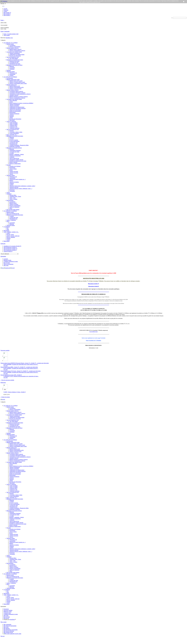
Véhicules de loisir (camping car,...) (17, 179)
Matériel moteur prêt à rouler (15, 80)
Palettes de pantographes (15, 111)
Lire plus (6, 365)
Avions (8, 192)
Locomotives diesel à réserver (16, 91)
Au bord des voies (13, 142)
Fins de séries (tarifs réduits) (12, 209)
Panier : (11, 34)
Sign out (2, 636)
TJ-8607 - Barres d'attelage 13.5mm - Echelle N (15, 392)
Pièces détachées (13, 100)
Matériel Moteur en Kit (14, 86)
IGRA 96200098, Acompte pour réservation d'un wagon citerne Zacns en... (21, 364)
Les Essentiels (9, 78)
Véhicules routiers (10, 71)
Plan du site (6, 618)
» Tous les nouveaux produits (7, 380)
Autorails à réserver (13, 95)
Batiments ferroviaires (14, 61)
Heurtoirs (11, 130)
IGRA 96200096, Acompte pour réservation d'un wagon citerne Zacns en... (21, 372)
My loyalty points (17, 633)
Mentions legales (7, 260)
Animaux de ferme (13, 171)
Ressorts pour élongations (15, 119)
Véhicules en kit (13, 73)
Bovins (11, 170)
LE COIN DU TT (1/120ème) (11, 42)
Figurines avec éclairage (14, 166)
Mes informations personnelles (11, 629)
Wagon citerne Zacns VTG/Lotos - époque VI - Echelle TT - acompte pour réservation (21, 371)
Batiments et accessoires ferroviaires (14, 59)
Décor (10, 208)
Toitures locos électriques (15, 109)
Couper (8, 239)
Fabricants (6, 10)
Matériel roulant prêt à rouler (13, 79)
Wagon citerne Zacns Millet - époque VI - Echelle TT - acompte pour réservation (19, 367)
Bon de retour (7, 262)
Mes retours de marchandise (10, 625)
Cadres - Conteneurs (11, 220)
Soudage (8, 238)
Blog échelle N (7, 14)
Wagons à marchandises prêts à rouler (18, 83)
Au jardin (11, 153)
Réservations (6, 241)
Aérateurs (11, 115)
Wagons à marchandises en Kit (16, 87)
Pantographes (12, 112)
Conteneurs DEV (13, 125)
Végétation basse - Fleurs (15, 196)
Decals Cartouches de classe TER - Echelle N (11, 375)
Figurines (8, 70)
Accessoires (12, 67)
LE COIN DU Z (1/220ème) (10, 210)
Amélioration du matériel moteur (16, 107)
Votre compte (7, 35)
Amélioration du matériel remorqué (17, 108)
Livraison (6, 258)
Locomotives (12, 45)
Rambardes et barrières (14, 146)
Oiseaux (11, 174)
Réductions (3, 382)
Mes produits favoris (8, 632)
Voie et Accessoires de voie (12, 213)
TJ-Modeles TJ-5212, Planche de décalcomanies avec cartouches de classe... (21, 376)
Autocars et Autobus (14, 182)
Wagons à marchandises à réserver (17, 50)
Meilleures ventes (8, 611)
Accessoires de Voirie (14, 151)
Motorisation (6, 230)
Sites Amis (6, 265)
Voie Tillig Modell (13, 58)
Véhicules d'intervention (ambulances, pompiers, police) (22, 186)
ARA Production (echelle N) (10, 247)
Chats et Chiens (13, 168)
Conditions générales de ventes (11, 261)
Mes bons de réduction (9, 631)
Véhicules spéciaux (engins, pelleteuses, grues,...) (20, 188)
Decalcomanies (9, 200)
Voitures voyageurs (13, 204)
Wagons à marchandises (14, 46)
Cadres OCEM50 (13, 124)
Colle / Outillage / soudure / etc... (11, 232)
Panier (2, 20)
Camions (11, 75)
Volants (11, 117)
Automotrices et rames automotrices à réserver (20, 94)
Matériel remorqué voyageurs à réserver (18, 96)
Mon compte (3, 622)
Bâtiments (11, 66)
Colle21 (8, 233)
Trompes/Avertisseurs (14, 113)
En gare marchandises (14, 141)
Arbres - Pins (12, 197)
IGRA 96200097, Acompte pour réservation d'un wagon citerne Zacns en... (21, 368)
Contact (5, 11)
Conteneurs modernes (14, 128)
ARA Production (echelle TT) (10, 248)
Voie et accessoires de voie (12, 57)
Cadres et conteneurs (11, 121)
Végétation (11, 69)
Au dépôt (11, 216)
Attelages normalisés (14, 105)
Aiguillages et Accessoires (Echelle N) (12, 246)
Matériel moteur (13, 203)
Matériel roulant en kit (11, 84)
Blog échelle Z (7, 15)
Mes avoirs (6, 627)
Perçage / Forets (10, 234)
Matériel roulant (10, 44)
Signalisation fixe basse (14, 63)
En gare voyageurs (13, 140)
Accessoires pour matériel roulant (14, 51)
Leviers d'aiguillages (14, 133)
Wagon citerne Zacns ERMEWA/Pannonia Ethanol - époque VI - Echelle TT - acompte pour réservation (25, 363)
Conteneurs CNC (13, 126)
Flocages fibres (12, 195)
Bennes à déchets (13, 162)
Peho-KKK (12, 120)
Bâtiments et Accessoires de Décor (14, 65)
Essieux (11, 101)
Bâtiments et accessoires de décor (14, 147)
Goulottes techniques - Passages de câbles (19, 145)
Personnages (12, 167)
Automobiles (12, 74)
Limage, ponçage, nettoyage (12, 235)
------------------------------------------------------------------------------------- (93, 291)
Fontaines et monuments (15, 155)
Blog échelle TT (7, 12)
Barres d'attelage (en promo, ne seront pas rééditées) (21, 103)
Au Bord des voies (13, 217)
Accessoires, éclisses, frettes (15, 132)
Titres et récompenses (8, 264)
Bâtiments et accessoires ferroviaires (14, 136)
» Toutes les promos (5, 397)
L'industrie (11, 157)
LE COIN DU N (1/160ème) (10, 76)
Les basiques (12, 201)
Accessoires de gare (13, 62)
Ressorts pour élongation (15, 55)
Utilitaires (11, 183)
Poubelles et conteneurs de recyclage (17, 161)
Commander (6, 31)
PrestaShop (12, 619)
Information (3, 256)
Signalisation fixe (13, 143)
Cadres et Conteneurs (14, 207)
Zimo (7, 229)
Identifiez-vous (9, 37)
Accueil (5, 8)
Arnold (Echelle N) (8, 251)
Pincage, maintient (10, 237)
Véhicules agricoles (13, 187)
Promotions (6, 609)
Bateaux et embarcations (15, 163)
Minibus (11, 180)
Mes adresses (7, 628)
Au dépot (11, 138)
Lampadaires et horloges (15, 150)
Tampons (11, 116)
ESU (7, 228)
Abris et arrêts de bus (14, 158)
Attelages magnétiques (14, 53)
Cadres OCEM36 (13, 122)
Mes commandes (7, 624)
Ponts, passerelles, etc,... (12, 134)
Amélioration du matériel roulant (16, 54)
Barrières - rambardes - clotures (16, 154)
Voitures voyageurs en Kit (15, 88)
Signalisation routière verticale (16, 159)
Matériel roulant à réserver (12, 48)
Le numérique (7, 226)
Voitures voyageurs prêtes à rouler (17, 82)
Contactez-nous (7, 613)
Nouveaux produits (5, 350)
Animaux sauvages (13, 172)
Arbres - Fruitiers (13, 199)
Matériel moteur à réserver (15, 49)
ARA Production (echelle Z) (10, 250)
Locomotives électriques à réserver (17, 92)
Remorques (12, 189)
